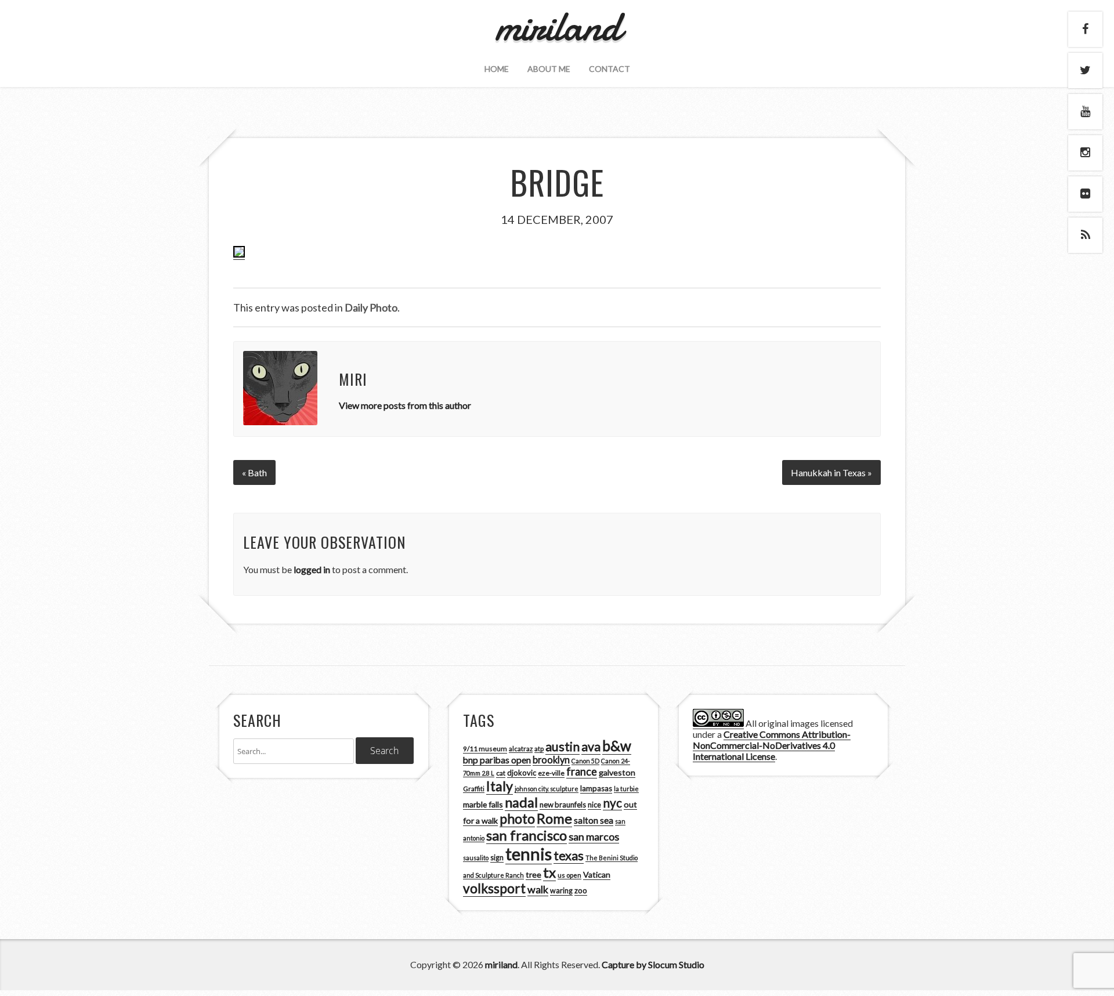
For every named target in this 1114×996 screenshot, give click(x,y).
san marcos (594, 836)
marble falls (483, 804)
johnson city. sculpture (546, 788)
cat (500, 773)
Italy (499, 786)
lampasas (596, 788)
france (581, 771)
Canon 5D (585, 761)
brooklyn (551, 759)
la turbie (626, 788)
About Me (548, 69)
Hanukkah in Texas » (831, 472)
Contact (609, 69)
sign (497, 857)
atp (539, 748)
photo (517, 818)
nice (594, 805)
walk (537, 889)
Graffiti (473, 788)
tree (533, 874)
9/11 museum (485, 748)
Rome (554, 818)
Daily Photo (371, 307)
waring (561, 890)
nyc (612, 803)
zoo (580, 890)
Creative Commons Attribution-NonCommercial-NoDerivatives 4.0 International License (772, 745)
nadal (521, 802)
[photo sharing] (239, 254)
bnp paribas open (497, 760)
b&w (616, 745)
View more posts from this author (405, 405)
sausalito (476, 857)
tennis (528, 853)
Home (496, 69)
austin (562, 746)
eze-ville (551, 773)
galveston (617, 772)
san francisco (526, 835)
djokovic (521, 772)
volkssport (494, 888)
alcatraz (521, 748)
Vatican (596, 874)
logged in (312, 569)
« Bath (254, 472)
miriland (501, 964)
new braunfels (563, 804)
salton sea (593, 820)
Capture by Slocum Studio (653, 964)
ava (591, 746)
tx (549, 872)
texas (569, 855)
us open (569, 875)
